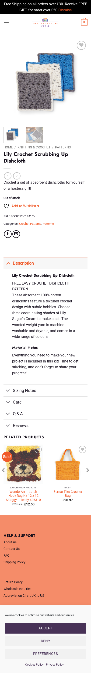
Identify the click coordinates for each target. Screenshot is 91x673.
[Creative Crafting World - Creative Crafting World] (45, 22)
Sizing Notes (24, 390)
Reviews (20, 425)
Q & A (18, 413)
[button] (6, 22)
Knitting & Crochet (34, 147)
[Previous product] (16, 175)
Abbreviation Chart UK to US (24, 596)
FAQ (7, 556)
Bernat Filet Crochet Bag (67, 494)
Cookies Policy (34, 664)
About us (10, 542)
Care (17, 402)
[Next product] (7, 175)
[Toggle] (8, 263)
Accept (45, 628)
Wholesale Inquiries (17, 589)
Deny (45, 641)
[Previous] (11, 81)
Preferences (45, 654)
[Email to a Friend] (16, 234)
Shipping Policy (14, 562)
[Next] (80, 81)
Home (8, 147)
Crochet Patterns (30, 223)
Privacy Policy (55, 664)
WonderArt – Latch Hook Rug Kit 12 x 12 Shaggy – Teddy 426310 (23, 496)
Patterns (63, 147)
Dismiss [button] (65, 10)
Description (23, 263)
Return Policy (13, 582)
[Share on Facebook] (8, 234)
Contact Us (12, 549)
